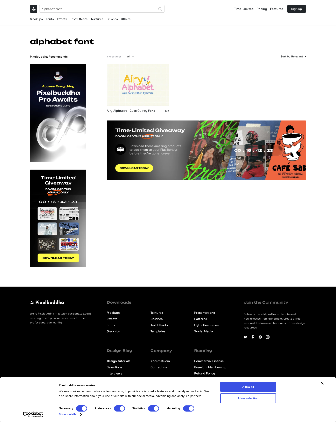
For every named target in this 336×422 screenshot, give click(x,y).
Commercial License (209, 361)
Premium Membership (210, 367)
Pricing (262, 8)
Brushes (112, 19)
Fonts (50, 19)
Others (125, 19)
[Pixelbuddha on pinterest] (253, 337)
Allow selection (248, 398)
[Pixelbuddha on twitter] (245, 337)
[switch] (119, 408)
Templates (157, 331)
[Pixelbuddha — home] (33, 9)
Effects (62, 19)
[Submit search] (160, 9)
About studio (160, 361)
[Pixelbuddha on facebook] (260, 337)
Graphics (113, 331)
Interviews (114, 373)
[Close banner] (322, 383)
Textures (97, 19)
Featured (276, 8)
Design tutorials (118, 361)
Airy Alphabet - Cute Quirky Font (131, 111)
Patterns (200, 319)
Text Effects (79, 19)
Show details (67, 414)
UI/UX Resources (206, 325)
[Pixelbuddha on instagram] (268, 337)
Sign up (296, 9)
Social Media (203, 331)
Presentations (204, 312)
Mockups (36, 19)
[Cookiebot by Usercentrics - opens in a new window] (33, 414)
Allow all (248, 386)
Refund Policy (204, 373)
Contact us (158, 367)
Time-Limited (244, 8)
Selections (114, 367)
